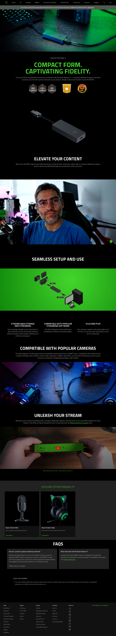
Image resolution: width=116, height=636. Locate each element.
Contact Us (55, 619)
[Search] (104, 3)
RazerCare (38, 616)
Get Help (38, 608)
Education (6, 621)
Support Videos (40, 621)
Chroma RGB (23, 611)
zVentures (54, 616)
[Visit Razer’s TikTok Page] (70, 623)
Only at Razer (7, 624)
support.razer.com (69, 559)
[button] (110, 2)
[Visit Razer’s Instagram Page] (70, 611)
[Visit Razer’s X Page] (70, 617)
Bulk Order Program (8, 619)
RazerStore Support (40, 613)
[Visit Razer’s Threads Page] (70, 614)
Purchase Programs (8, 616)
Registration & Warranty (42, 611)
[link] (6, 2)
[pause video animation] (111, 241)
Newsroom (55, 613)
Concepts (22, 613)
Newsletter (6, 632)
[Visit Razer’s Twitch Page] (70, 626)
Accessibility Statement (41, 627)
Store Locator (7, 613)
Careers (54, 611)
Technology (22, 608)
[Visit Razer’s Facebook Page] (70, 608)
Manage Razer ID (40, 619)
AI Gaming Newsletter (57, 621)
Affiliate (5, 629)
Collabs (22, 619)
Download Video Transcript (50, 471)
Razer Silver (6, 627)
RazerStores (6, 608)
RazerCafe (6, 611)
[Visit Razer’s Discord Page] (70, 629)
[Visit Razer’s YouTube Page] (70, 620)
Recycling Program (40, 624)
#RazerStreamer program (79, 423)
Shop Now (91, 7)
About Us (54, 608)
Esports (22, 616)
